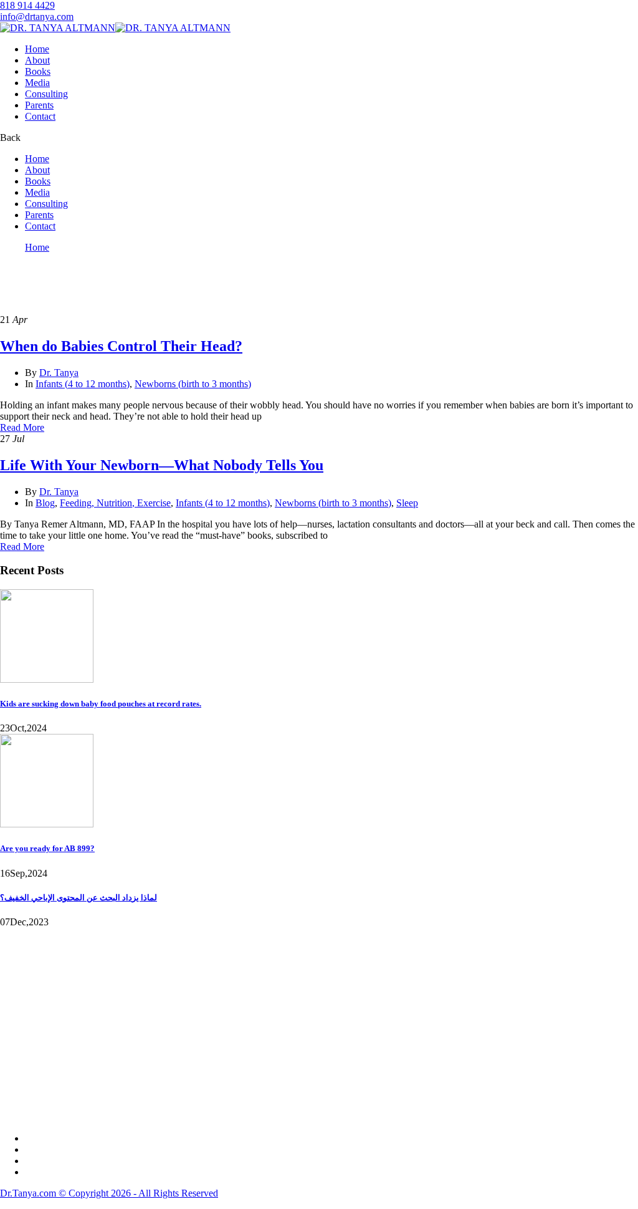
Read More (22, 427)
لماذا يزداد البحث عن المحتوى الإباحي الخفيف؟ (78, 897)
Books (37, 71)
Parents (39, 105)
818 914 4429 (27, 5)
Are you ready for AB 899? (47, 848)
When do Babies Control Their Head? (121, 346)
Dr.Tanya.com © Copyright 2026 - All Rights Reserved (109, 1193)
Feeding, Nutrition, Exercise (115, 503)
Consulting (46, 94)
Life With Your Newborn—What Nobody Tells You (161, 465)
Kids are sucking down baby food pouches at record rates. (100, 703)
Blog (45, 503)
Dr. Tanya (59, 372)
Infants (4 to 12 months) (83, 383)
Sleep (407, 503)
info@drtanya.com (37, 16)
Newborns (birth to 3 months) (193, 383)
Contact (40, 116)
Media (37, 82)
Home (37, 49)
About (37, 60)
